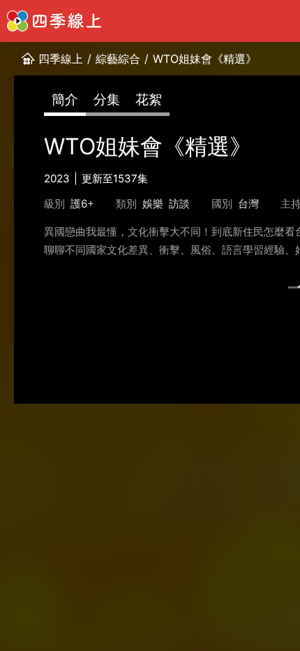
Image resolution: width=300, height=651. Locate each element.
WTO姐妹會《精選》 (205, 59)
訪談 (179, 203)
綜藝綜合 (118, 59)
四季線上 (60, 59)
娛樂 (152, 203)
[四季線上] (54, 21)
